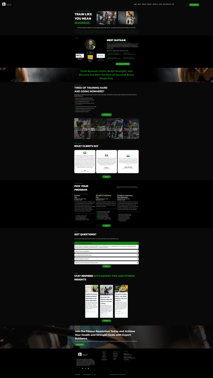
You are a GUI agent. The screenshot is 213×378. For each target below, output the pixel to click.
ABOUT (139, 4)
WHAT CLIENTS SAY (167, 4)
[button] (91, 301)
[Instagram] (85, 368)
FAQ (173, 4)
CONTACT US (155, 4)
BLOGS (160, 4)
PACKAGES (149, 4)
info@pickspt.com (127, 361)
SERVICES (144, 4)
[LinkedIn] (88, 368)
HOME (135, 4)
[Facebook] (82, 368)
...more (94, 308)
